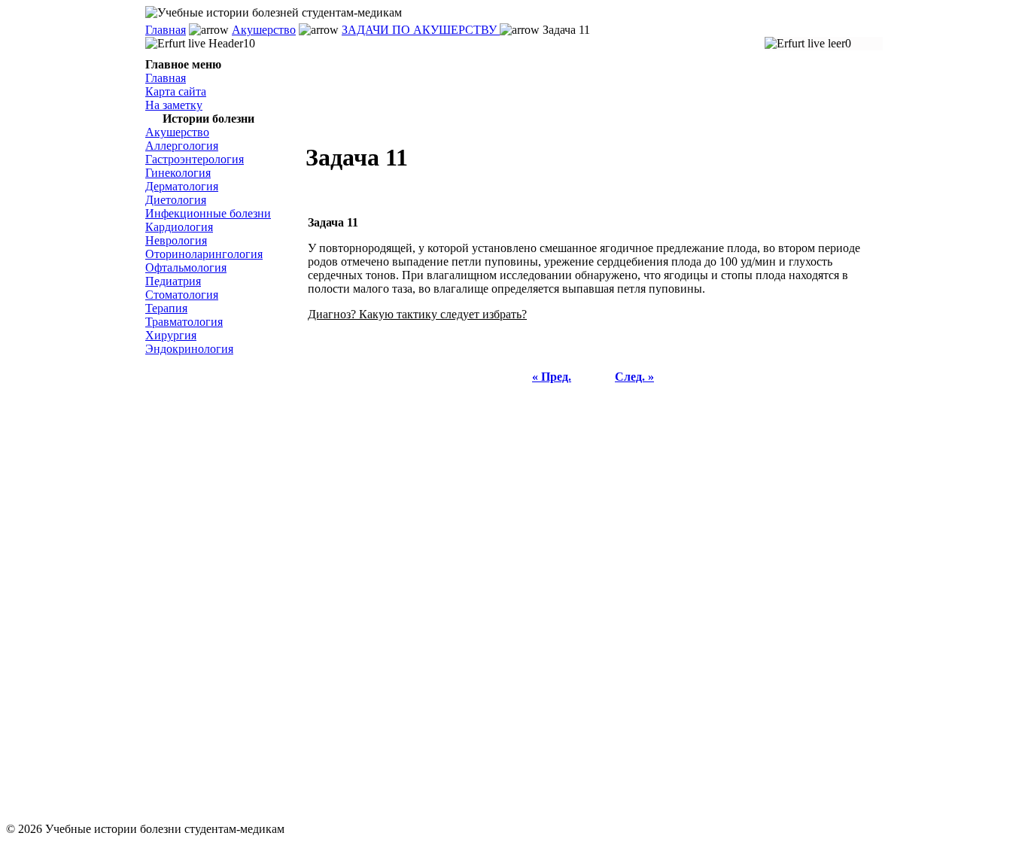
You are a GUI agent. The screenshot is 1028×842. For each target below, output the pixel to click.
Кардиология (179, 226)
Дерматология (181, 186)
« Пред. (551, 376)
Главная (165, 29)
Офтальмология (186, 267)
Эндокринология (189, 348)
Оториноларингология (204, 254)
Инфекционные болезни (208, 213)
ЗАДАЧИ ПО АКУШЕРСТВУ (421, 29)
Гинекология (178, 172)
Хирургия (170, 335)
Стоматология (181, 294)
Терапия (166, 308)
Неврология (176, 240)
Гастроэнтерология (194, 159)
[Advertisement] (220, 589)
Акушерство (264, 29)
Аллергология (181, 145)
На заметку (173, 105)
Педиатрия (173, 281)
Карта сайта (175, 91)
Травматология (184, 321)
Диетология (175, 199)
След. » (634, 376)
